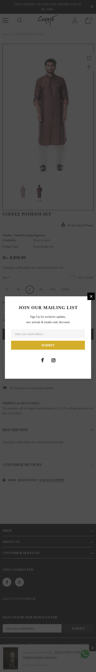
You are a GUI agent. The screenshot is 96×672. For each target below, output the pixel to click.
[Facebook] (42, 360)
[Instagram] (53, 360)
